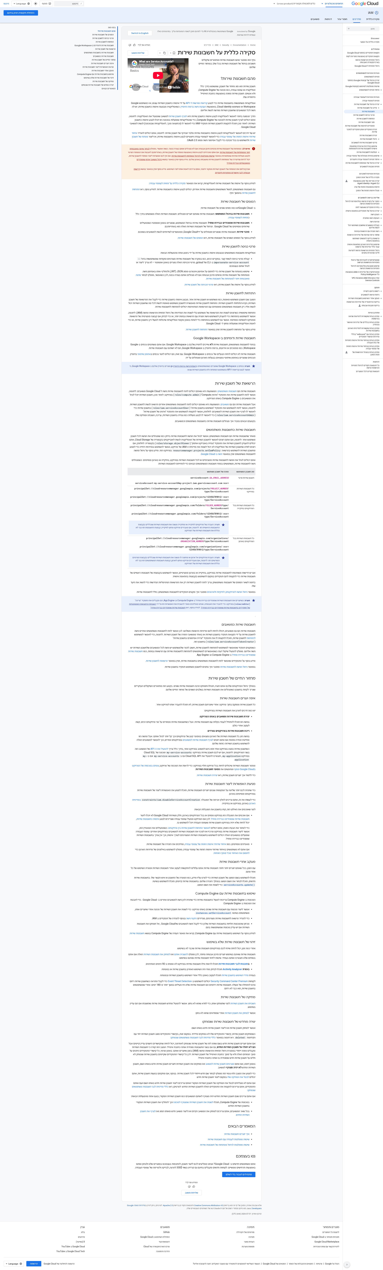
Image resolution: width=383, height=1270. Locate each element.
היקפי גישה (191, 918)
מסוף (44, 3)
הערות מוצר (249, 1242)
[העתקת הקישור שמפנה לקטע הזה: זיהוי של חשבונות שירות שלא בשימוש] (204, 942)
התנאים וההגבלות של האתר (301, 1264)
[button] (363, 90)
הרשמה (34, 1263)
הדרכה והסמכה (163, 1251)
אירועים (81, 1237)
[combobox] (69, 3)
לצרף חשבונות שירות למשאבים (198, 739)
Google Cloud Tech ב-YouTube (70, 1251)
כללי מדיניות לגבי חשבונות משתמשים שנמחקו (193, 1037)
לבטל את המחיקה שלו (238, 1077)
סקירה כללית (372, 19)
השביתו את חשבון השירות (242, 1003)
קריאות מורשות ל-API (197, 103)
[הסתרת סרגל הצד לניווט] (347, 1265)
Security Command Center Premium (229, 981)
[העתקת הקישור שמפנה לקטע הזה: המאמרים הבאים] (225, 1126)
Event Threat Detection (180, 981)
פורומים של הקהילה (245, 1232)
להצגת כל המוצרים (330, 1232)
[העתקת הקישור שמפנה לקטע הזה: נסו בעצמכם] (232, 1156)
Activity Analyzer (232, 969)
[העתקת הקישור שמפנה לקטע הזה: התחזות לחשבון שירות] (223, 293)
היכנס (6, 3)
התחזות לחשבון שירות (196, 329)
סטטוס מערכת (248, 1246)
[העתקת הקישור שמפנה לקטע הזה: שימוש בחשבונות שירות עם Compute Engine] (192, 894)
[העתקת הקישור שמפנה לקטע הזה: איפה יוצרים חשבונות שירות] (217, 698)
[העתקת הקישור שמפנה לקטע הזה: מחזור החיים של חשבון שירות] (205, 678)
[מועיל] (134, 45)
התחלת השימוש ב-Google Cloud (155, 1237)
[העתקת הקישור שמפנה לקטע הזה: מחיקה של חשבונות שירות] (218, 997)
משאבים (315, 19)
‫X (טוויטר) (80, 1242)
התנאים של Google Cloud (274, 1264)
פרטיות (319, 1264)
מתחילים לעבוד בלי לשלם (239, 1174)
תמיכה (251, 1237)
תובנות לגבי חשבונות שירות (233, 963)
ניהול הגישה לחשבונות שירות (233, 666)
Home (252, 45)
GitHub (166, 1232)
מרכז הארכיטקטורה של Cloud (156, 1246)
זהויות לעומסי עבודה (238, 217)
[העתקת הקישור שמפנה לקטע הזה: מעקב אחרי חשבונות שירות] (216, 862)
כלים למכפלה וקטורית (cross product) (296, 3)
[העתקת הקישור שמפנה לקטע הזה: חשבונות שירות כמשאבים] (219, 625)
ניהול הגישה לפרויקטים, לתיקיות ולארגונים (227, 592)
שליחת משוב (137, 53)
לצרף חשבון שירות (178, 116)
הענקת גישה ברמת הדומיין (193, 106)
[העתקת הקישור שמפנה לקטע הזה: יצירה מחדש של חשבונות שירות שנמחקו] (199, 1022)
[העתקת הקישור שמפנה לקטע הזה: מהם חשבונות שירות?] (218, 79)
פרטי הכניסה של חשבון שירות (199, 284)
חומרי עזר (342, 19)
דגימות (328, 19)
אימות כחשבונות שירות (148, 819)
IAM (370, 13)
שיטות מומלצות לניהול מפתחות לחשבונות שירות (193, 156)
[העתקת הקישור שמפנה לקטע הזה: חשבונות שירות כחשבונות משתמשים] (203, 430)
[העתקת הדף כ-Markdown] (164, 53)
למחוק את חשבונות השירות (156, 954)
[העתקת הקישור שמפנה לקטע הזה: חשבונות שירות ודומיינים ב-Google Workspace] (190, 338)
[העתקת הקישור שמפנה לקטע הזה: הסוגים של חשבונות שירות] (218, 202)
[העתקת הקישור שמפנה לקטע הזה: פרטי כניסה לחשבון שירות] (219, 247)
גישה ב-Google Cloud (211, 454)
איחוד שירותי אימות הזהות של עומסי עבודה (205, 844)
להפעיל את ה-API (159, 748)
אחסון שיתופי (144, 354)
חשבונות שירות (137, 933)
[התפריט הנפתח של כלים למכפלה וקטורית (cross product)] (273, 3)
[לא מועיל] (130, 45)
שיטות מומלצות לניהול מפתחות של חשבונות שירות (224, 1144)
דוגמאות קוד (164, 1242)
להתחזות (251, 638)
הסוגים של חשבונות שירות (190, 237)
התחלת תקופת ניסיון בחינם (20, 13)
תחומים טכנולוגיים (334, 3)
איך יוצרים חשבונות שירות (236, 1134)
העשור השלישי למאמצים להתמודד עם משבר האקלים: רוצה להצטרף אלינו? (226, 1264)
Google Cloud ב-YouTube (73, 1246)
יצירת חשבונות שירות (207, 775)
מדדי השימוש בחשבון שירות (235, 975)
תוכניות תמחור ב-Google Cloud (325, 1237)
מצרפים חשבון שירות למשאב (220, 1063)
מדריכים (357, 19)
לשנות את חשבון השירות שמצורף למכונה (193, 1102)
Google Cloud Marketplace (326, 1242)
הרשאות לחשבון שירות (157, 660)
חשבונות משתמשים (227, 391)
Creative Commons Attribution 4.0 (208, 1205)
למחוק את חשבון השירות (237, 1013)
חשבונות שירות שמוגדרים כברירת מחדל (168, 607)
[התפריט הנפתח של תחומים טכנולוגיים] (321, 3)
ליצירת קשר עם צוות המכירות (326, 1246)
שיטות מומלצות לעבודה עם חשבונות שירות (228, 1139)
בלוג (83, 1232)
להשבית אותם (181, 954)
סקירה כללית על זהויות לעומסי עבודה (167, 183)
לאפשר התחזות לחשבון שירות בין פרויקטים (189, 828)
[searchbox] (362, 28)
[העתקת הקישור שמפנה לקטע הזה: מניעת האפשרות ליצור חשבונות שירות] (202, 784)
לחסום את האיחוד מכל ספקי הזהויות (231, 853)
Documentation (239, 45)
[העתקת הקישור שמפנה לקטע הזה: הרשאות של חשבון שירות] (212, 384)
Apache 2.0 (168, 1205)
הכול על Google (332, 1264)
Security (225, 45)
